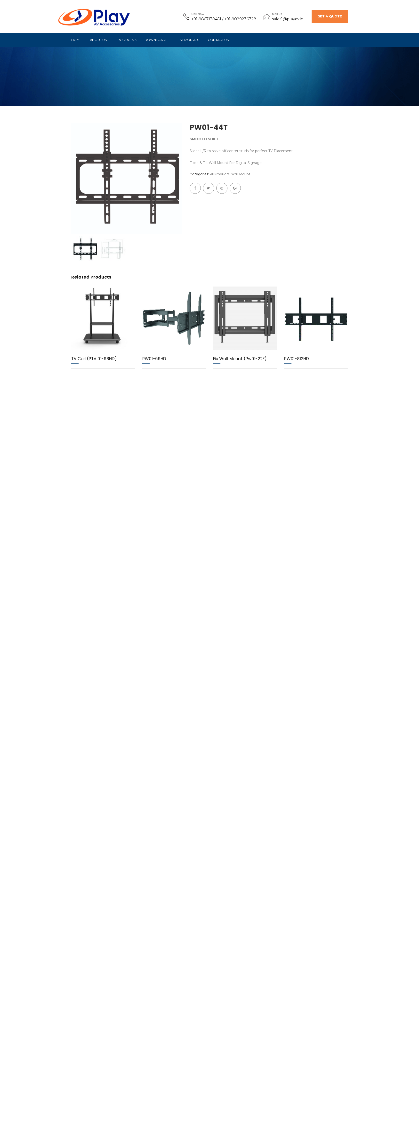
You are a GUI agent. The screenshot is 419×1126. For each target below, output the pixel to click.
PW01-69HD (154, 359)
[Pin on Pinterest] (221, 188)
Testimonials (187, 40)
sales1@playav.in (287, 19)
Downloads (156, 40)
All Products (220, 174)
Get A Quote (329, 16)
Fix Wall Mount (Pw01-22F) (239, 359)
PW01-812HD (296, 359)
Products (124, 40)
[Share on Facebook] (195, 188)
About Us (98, 40)
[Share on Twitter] (208, 188)
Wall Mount (240, 174)
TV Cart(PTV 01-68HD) (94, 359)
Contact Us (218, 40)
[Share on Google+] (235, 188)
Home (76, 40)
